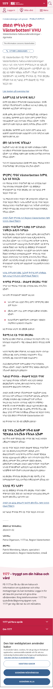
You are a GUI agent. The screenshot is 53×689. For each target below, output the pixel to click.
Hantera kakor (27, 663)
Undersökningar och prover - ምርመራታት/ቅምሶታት (24, 19)
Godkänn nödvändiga (27, 672)
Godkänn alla (26, 681)
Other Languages (18, 51)
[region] (26, 661)
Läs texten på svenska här (16, 91)
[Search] (50, 3)
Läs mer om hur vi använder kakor (19, 657)
